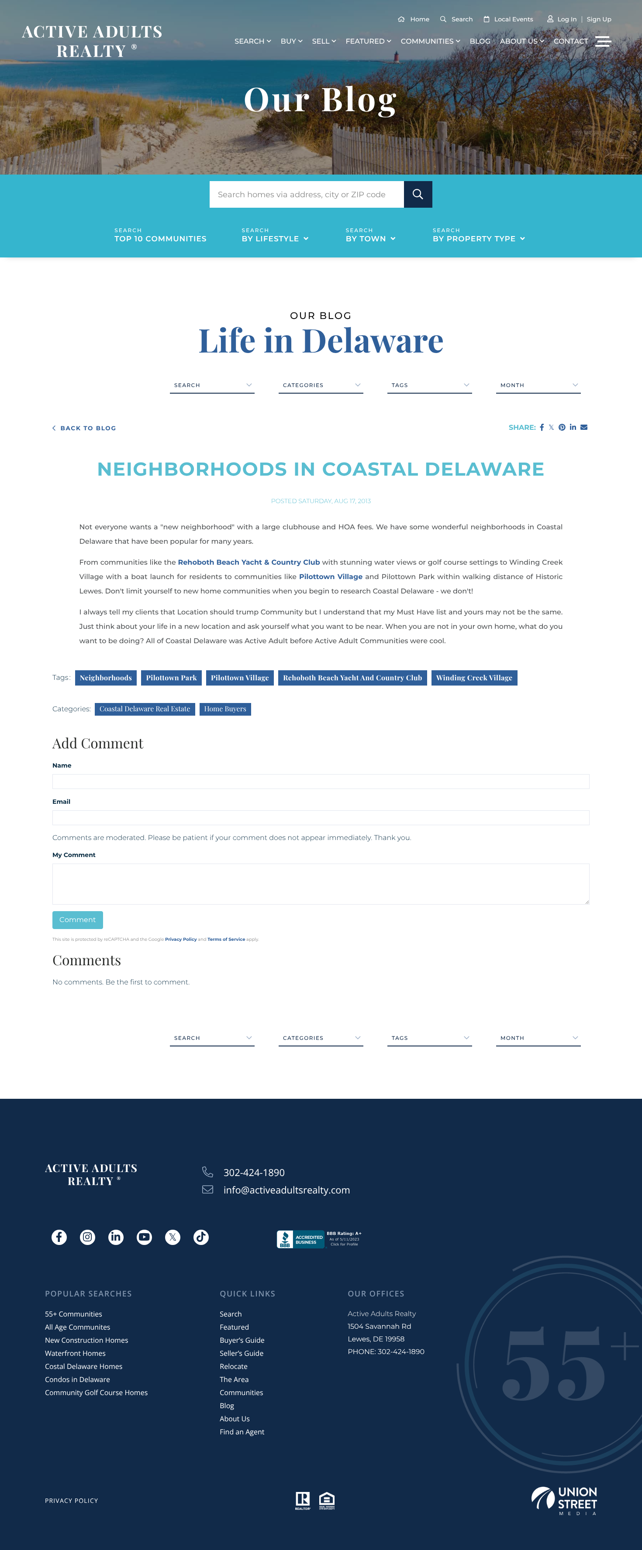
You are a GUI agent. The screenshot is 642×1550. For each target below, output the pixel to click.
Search (462, 19)
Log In (566, 19)
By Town (366, 239)
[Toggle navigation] (603, 41)
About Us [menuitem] (519, 42)
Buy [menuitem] (288, 42)
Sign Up (599, 19)
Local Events (513, 19)
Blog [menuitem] (480, 42)
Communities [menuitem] (427, 42)
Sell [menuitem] (321, 42)
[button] (418, 194)
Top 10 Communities (160, 239)
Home (420, 19)
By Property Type (474, 239)
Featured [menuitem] (364, 42)
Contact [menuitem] (571, 42)
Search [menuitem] (250, 42)
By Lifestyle (271, 239)
